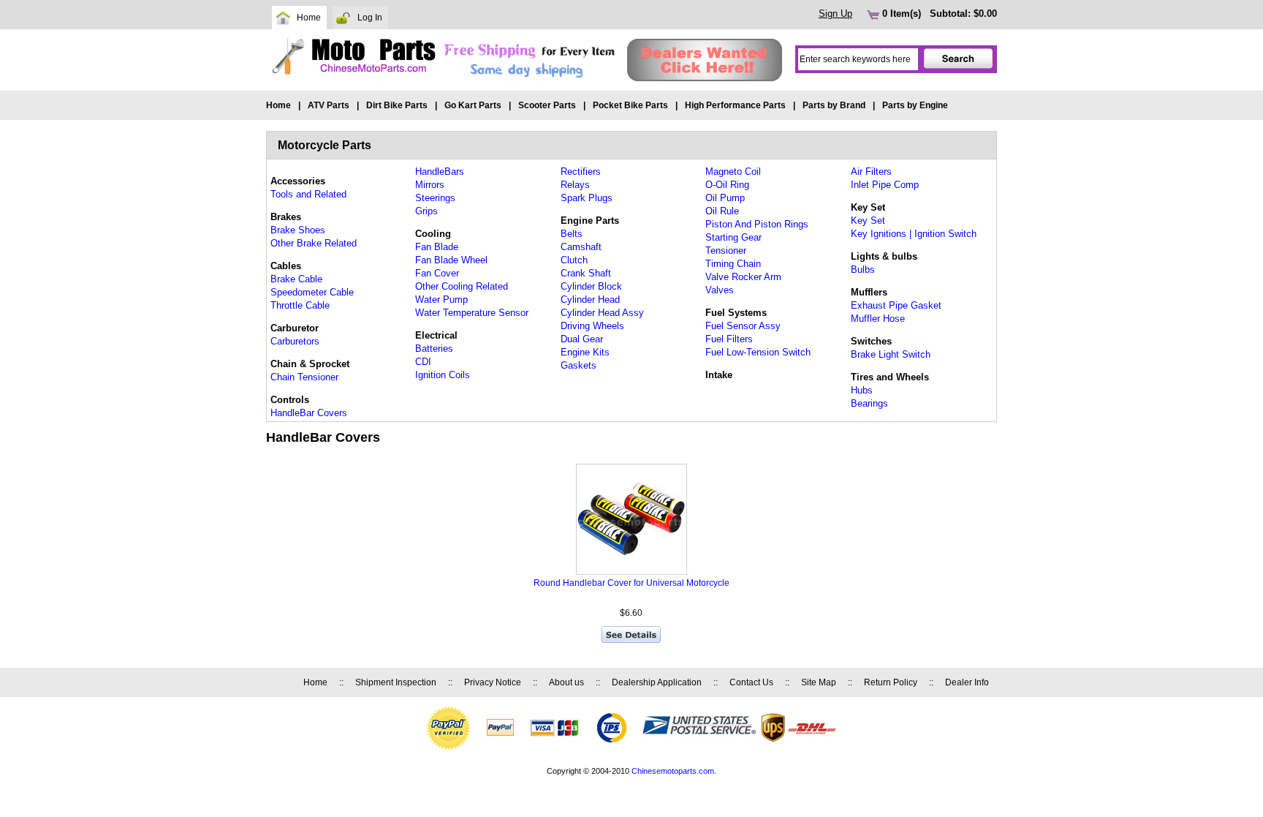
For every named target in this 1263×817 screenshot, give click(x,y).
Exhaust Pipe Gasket (896, 305)
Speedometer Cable (312, 292)
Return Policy (890, 682)
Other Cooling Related (461, 286)
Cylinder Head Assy (602, 312)
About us (566, 682)
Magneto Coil (733, 171)
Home (309, 17)
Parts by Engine (915, 105)
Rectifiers (581, 171)
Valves (719, 290)
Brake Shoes (297, 230)
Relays (575, 184)
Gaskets (578, 365)
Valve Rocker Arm (743, 276)
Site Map (818, 682)
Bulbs (863, 269)
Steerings (435, 197)
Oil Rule (722, 211)
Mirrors (429, 184)
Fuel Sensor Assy (743, 325)
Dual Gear (582, 339)
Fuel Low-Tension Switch (758, 352)
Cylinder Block (591, 286)
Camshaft (581, 246)
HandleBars (439, 171)
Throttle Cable (300, 305)
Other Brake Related (313, 243)
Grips (426, 211)
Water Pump (441, 299)
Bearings (869, 403)
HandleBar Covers (308, 412)
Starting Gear (733, 237)
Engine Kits (585, 352)
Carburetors (294, 341)
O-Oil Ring (727, 184)
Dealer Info (967, 682)
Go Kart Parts (472, 105)
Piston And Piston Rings (756, 224)
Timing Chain (733, 263)
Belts (572, 233)
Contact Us (751, 682)
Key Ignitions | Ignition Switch (913, 233)
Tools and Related (308, 194)
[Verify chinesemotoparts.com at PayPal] (449, 747)
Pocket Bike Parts (630, 105)
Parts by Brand (834, 105)
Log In (369, 17)
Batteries (434, 348)
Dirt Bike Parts (397, 105)
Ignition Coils (442, 374)
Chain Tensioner (304, 377)
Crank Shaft (586, 273)
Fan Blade (436, 246)
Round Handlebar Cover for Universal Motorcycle (631, 583)
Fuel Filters (729, 339)
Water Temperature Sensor (471, 312)
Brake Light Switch (890, 354)
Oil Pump (725, 197)
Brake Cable (296, 279)
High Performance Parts (735, 105)
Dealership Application (657, 682)
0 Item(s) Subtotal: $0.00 (938, 13)
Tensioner (725, 250)
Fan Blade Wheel (451, 260)
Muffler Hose (878, 318)
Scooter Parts (547, 105)
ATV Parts (328, 105)
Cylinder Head (590, 299)
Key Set (868, 220)
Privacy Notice (492, 682)
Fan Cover (437, 273)
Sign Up (835, 13)
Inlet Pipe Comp (885, 184)
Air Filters (871, 171)
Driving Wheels (592, 325)
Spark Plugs (586, 197)
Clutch (574, 260)
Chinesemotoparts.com (673, 771)
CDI (423, 361)
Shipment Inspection (395, 682)
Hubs (862, 390)
